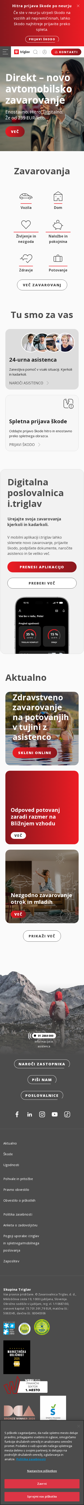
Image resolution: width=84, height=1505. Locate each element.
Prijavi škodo (42, 39)
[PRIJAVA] (44, 51)
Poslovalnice (42, 1095)
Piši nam (42, 1079)
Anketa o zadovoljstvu (20, 1225)
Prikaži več (42, 936)
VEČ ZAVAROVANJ (42, 284)
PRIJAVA (44, 52)
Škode (8, 1154)
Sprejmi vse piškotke (42, 1496)
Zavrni (42, 1484)
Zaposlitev (11, 1261)
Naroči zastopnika (42, 1064)
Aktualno (10, 1143)
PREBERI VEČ (42, 583)
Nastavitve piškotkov (42, 1471)
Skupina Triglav (17, 1289)
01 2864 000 (45, 1036)
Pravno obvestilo (16, 1189)
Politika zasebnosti (17, 1214)
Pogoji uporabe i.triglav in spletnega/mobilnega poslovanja (21, 1243)
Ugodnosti (11, 1165)
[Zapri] (79, 1426)
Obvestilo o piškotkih (19, 1200)
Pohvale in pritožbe (18, 1179)
